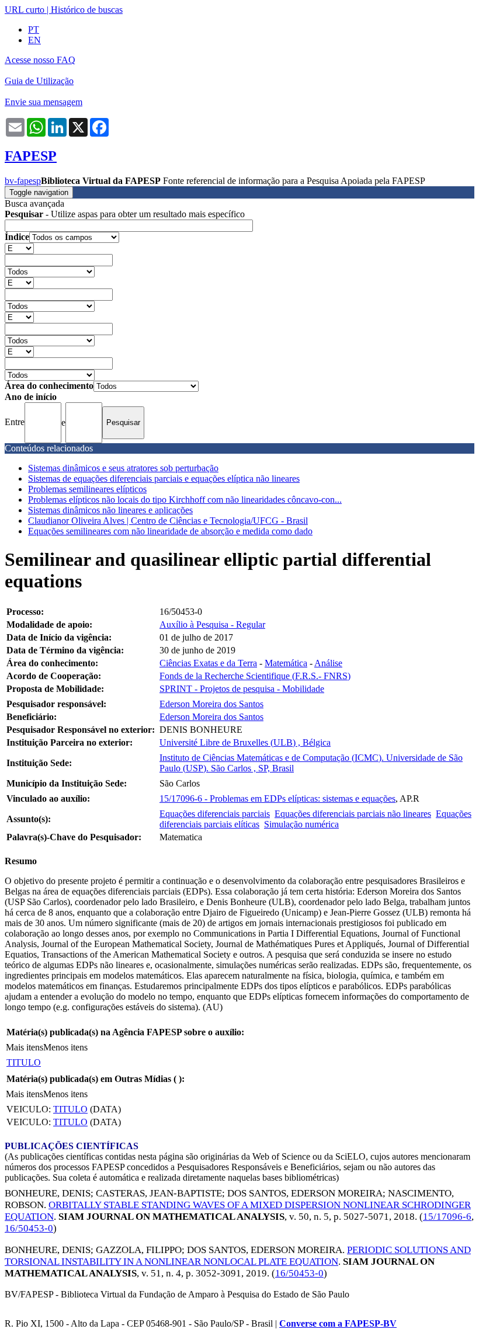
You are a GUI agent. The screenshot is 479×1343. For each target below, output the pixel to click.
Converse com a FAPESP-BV (338, 1323)
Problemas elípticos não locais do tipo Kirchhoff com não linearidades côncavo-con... (185, 500)
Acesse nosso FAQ (40, 60)
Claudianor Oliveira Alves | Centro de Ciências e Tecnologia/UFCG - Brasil (168, 521)
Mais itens (24, 1047)
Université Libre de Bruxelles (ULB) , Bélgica (245, 742)
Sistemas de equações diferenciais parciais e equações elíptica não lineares (164, 478)
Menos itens (65, 1047)
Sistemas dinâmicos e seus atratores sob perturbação (123, 468)
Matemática (286, 663)
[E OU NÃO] (19, 248)
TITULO (23, 1062)
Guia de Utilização (39, 81)
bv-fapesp (23, 181)
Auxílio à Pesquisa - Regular (212, 624)
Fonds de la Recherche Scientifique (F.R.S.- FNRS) (254, 676)
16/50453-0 (29, 1228)
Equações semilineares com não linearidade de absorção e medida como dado (170, 531)
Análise (328, 663)
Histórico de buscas (87, 10)
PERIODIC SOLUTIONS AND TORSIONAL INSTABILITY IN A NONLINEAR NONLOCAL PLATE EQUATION (238, 1255)
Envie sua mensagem (43, 102)
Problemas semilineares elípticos (87, 489)
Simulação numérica (301, 824)
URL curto (24, 10)
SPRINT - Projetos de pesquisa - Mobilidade (241, 689)
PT (33, 29)
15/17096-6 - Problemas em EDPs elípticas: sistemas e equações (277, 798)
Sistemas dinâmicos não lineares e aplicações (110, 510)
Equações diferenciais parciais (214, 814)
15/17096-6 (447, 1216)
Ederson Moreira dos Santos (211, 704)
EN (34, 40)
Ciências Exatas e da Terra (208, 663)
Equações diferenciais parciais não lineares (353, 814)
